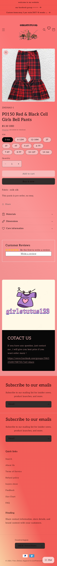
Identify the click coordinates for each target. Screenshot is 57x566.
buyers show (12, 484)
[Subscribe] (48, 404)
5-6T (26, 146)
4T (16, 146)
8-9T (19, 152)
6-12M (20, 139)
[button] (3, 30)
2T (47, 139)
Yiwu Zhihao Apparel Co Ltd (23, 561)
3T (6, 146)
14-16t (46, 152)
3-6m (7, 139)
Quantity (6, 158)
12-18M (35, 139)
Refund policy (12, 478)
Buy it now (28, 181)
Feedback (10, 490)
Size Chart (10, 496)
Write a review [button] (28, 253)
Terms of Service (14, 471)
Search (9, 459)
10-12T (31, 152)
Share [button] (8, 204)
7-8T (7, 152)
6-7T (38, 146)
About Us (10, 465)
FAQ (8, 503)
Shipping (5, 130)
